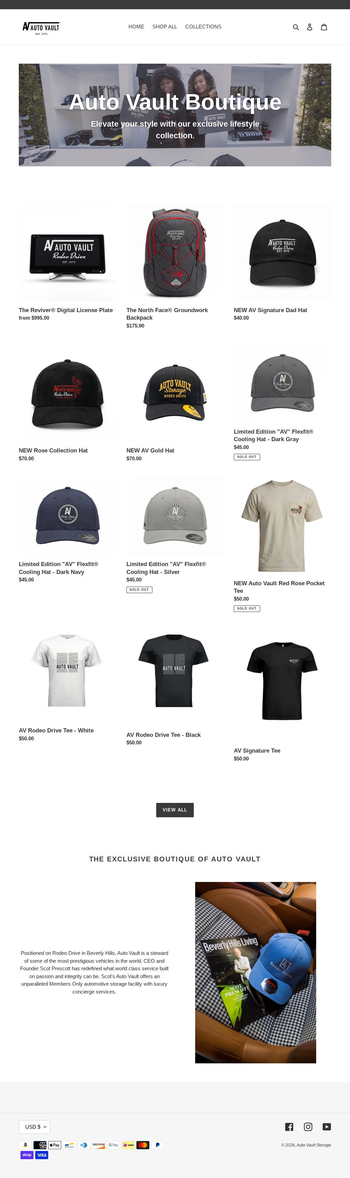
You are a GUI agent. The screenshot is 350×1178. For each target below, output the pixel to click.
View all (175, 809)
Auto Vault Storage (314, 1145)
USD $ (32, 1127)
